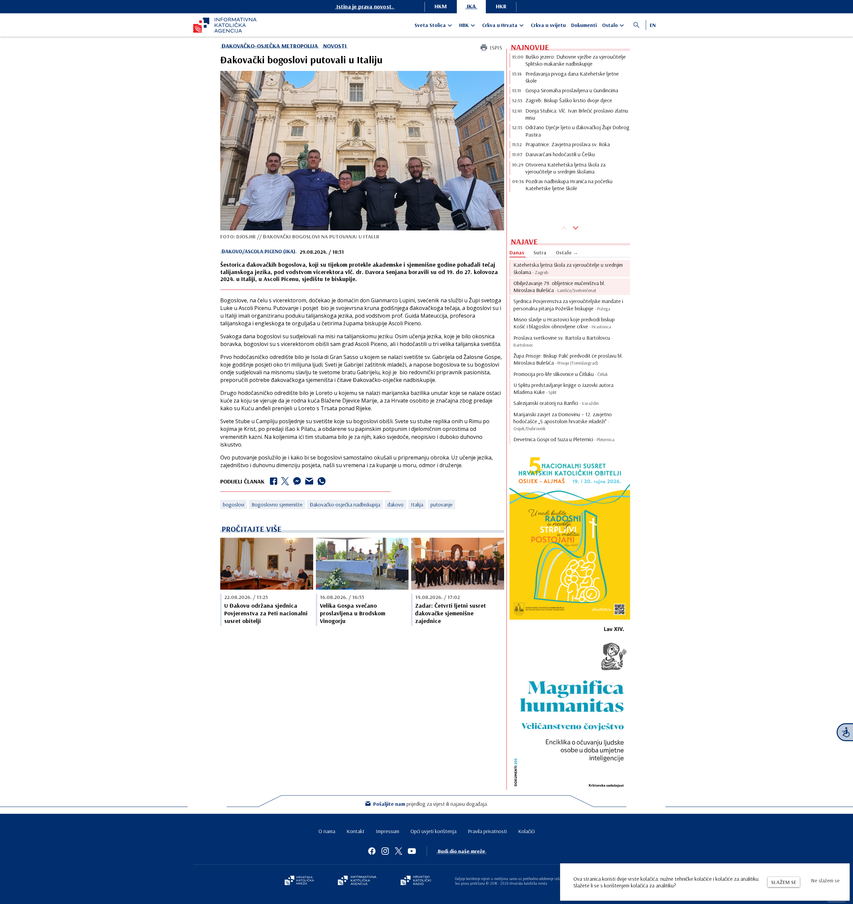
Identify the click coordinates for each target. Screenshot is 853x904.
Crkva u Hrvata (499, 25)
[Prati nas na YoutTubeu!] (412, 851)
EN (653, 25)
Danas (516, 252)
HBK (464, 25)
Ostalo (610, 25)
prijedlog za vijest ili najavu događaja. (430, 803)
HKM (440, 6)
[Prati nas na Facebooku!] (372, 851)
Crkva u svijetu (548, 25)
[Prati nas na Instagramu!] (385, 851)
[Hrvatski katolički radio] (416, 881)
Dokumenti (584, 25)
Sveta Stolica (430, 25)
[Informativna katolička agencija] (357, 881)
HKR (501, 6)
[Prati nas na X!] (399, 851)
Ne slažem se (825, 880)
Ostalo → (567, 252)
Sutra (539, 252)
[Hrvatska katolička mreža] (299, 881)
